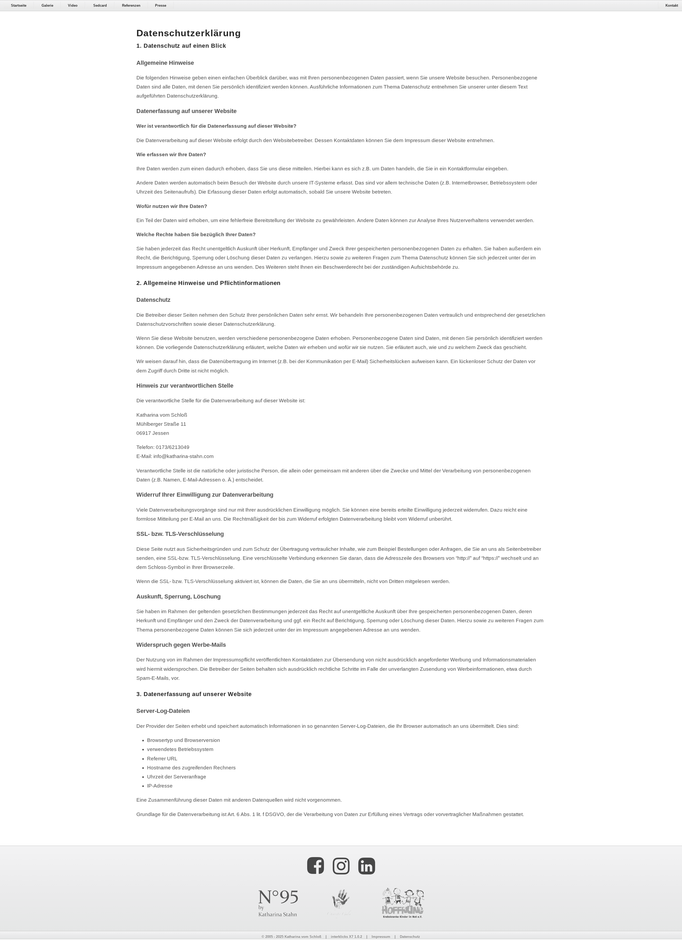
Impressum (381, 937)
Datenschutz (410, 937)
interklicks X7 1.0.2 (346, 937)
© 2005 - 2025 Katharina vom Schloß (291, 937)
